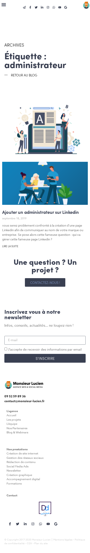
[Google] (66, 7)
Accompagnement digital (23, 479)
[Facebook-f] (10, 524)
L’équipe (12, 424)
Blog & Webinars (17, 432)
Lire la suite (10, 246)
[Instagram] (48, 7)
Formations (14, 483)
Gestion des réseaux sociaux (25, 458)
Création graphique (19, 475)
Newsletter (14, 470)
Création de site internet (22, 453)
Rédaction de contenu (21, 462)
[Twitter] (36, 7)
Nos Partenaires (17, 428)
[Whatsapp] (54, 7)
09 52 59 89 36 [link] (15, 396)
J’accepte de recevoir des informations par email (45, 349)
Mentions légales (62, 540)
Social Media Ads (17, 466)
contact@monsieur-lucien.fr (24, 401)
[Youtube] (60, 7)
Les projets (14, 420)
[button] (3, 4)
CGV (29, 543)
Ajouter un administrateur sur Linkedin (40, 212)
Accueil (11, 415)
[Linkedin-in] (42, 7)
